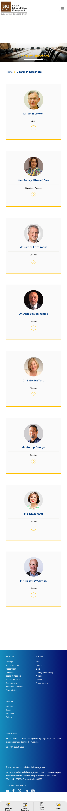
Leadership (10, 672)
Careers (39, 679)
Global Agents (42, 683)
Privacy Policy (11, 690)
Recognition (11, 669)
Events (39, 665)
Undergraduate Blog (44, 672)
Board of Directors (13, 676)
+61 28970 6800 (17, 747)
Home (9, 72)
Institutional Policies (14, 687)
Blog (38, 669)
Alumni (39, 676)
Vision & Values (12, 665)
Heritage (9, 662)
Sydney (9, 717)
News (38, 662)
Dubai (8, 710)
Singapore (10, 714)
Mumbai (9, 706)
